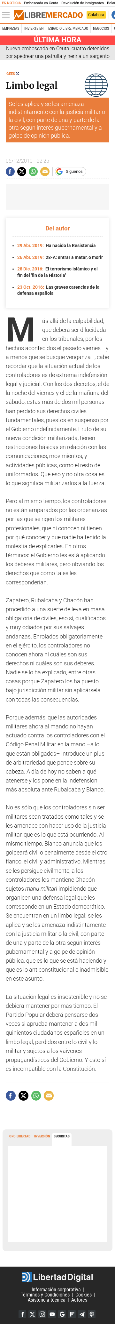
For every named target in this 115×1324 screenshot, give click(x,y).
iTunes (92, 1314)
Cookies (83, 1295)
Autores (79, 1300)
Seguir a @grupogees (17, 74)
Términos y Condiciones (45, 1295)
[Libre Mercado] (48, 15)
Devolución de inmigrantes (82, 3)
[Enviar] (33, 171)
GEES (10, 74)
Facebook (22, 1314)
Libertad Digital (57, 1277)
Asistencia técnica (46, 1300)
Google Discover (62, 1314)
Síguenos (74, 171)
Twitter (32, 1314)
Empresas (10, 28)
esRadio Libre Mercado (68, 28)
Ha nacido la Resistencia (56, 245)
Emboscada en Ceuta (41, 3)
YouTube (52, 1314)
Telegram (82, 1314)
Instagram (42, 1314)
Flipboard (72, 1314)
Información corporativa (56, 1290)
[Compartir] (10, 171)
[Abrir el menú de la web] (7, 15)
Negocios (101, 28)
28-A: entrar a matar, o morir (60, 257)
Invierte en (33, 28)
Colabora (96, 14)
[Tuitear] (21, 171)
